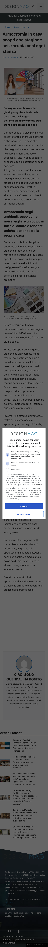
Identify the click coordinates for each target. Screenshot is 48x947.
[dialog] (24, 473)
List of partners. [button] (36, 484)
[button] (24, 470)
